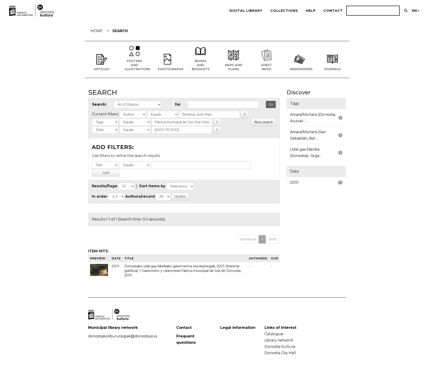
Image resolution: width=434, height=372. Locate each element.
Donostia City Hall (280, 353)
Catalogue (273, 334)
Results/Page (104, 186)
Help (311, 11)
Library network (278, 340)
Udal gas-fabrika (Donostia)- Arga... (305, 152)
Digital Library (245, 11)
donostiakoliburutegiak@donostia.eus (122, 336)
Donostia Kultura (279, 346)
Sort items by (152, 186)
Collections (284, 11)
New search (263, 122)
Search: (99, 104)
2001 (294, 182)
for (178, 104)
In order (99, 196)
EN (414, 11)
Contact (333, 11)
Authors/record (140, 196)
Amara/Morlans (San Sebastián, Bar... (308, 135)
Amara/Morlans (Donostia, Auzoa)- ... (313, 117)
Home (97, 31)
